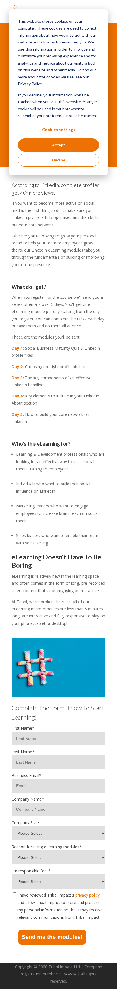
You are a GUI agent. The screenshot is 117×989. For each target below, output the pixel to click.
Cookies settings (58, 129)
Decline (58, 159)
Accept (58, 144)
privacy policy (87, 895)
